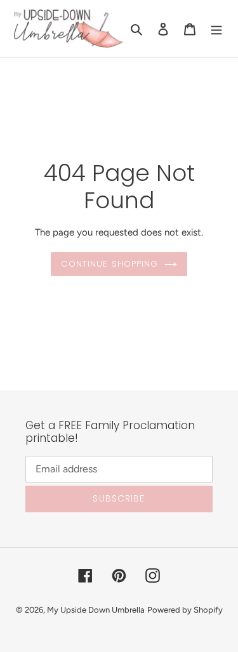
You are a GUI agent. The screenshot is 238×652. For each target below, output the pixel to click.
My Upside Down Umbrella (96, 610)
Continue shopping (109, 264)
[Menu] (216, 29)
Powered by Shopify (185, 610)
